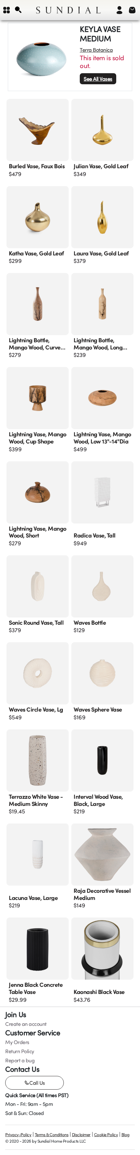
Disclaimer (81, 1134)
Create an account (26, 1023)
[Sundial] (68, 10)
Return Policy (19, 1051)
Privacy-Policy (18, 1134)
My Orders (17, 1042)
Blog (125, 1134)
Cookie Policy (106, 1134)
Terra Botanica (96, 49)
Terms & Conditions (51, 1134)
